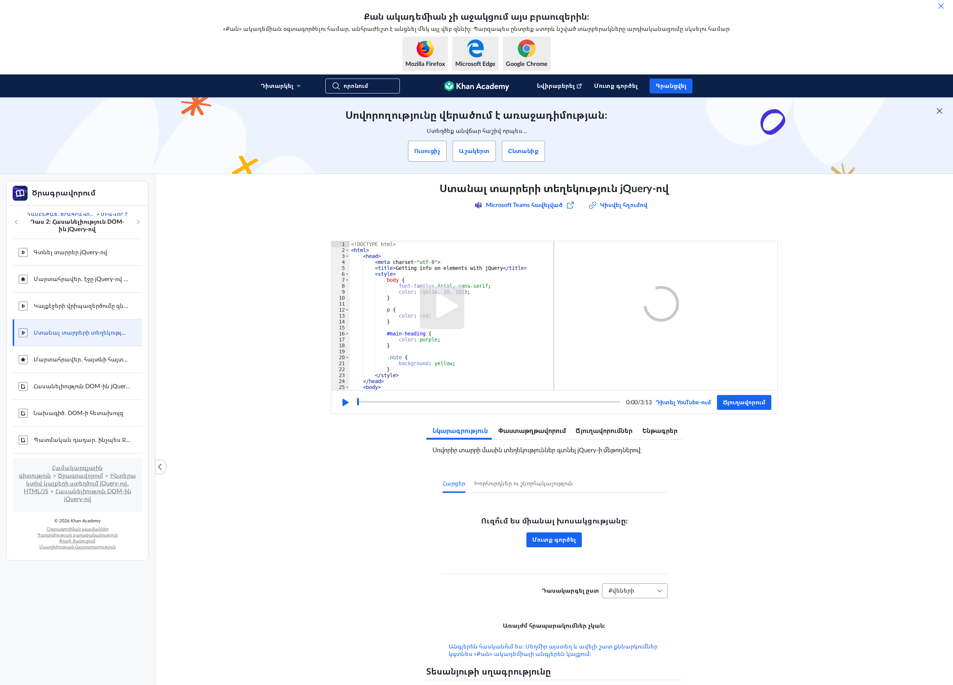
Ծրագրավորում (80, 476)
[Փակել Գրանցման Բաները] (939, 110)
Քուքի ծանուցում (77, 541)
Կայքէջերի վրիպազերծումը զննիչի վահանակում (82, 306)
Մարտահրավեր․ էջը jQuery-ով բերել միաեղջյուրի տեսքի (82, 279)
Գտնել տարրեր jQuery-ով (70, 252)
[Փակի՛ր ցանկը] (161, 466)
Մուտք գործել (616, 86)
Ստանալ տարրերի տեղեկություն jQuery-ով (82, 333)
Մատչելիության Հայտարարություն (77, 547)
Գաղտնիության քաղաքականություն (77, 535)
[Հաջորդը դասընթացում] (138, 221)
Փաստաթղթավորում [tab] (532, 431)
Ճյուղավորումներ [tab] (604, 431)
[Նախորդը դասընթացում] (16, 221)
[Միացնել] (344, 402)
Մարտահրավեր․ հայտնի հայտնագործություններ (82, 360)
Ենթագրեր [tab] (660, 431)
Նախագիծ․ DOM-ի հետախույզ (78, 413)
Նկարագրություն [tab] (460, 431)
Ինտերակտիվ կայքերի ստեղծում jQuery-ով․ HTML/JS (80, 483)
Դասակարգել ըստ (570, 591)
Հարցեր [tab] (454, 484)
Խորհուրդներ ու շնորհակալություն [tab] (523, 484)
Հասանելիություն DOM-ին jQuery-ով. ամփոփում (82, 386)
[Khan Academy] (476, 86)
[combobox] (634, 590)
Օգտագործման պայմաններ (78, 529)
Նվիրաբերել (556, 86)
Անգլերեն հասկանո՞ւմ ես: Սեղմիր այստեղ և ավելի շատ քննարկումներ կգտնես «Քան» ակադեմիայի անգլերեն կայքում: (553, 650)
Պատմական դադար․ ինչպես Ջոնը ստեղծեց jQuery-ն (82, 440)
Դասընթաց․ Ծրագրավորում (61, 214)
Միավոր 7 (114, 214)
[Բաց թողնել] (941, 6)
